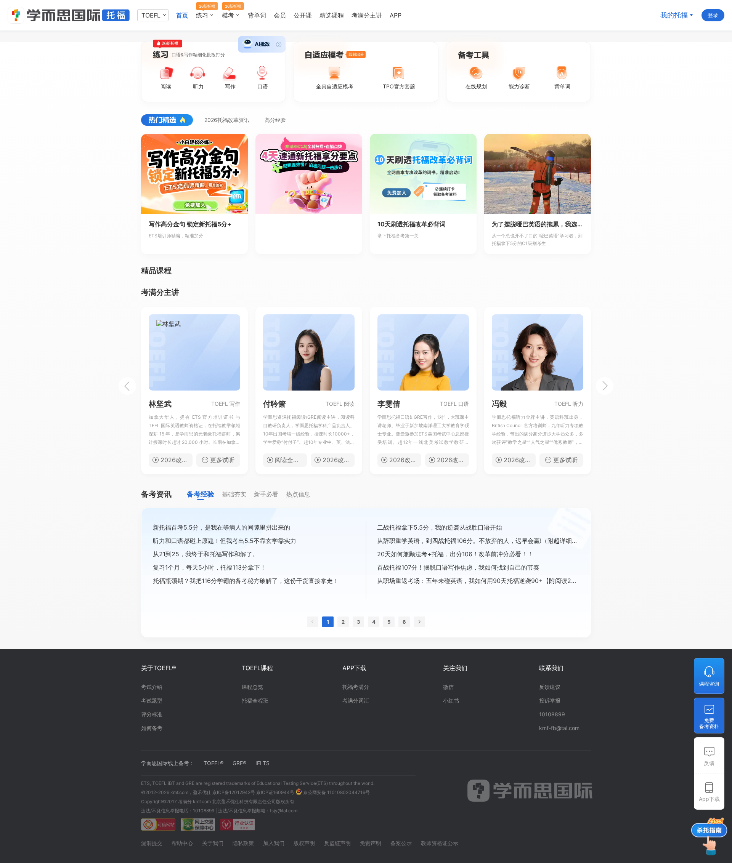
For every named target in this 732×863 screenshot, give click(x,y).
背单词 (257, 15)
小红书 (451, 700)
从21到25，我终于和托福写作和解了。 (205, 554)
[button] (127, 386)
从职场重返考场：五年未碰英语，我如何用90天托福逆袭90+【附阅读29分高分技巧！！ (478, 580)
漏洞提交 (151, 843)
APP (395, 15)
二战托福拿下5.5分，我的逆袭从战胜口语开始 (439, 527)
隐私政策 (243, 843)
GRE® (239, 763)
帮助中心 (182, 843)
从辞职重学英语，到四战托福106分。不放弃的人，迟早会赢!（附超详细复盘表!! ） (478, 540)
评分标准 (151, 714)
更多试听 (222, 460)
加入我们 (273, 843)
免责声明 (370, 843)
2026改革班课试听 (177, 460)
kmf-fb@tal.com (559, 728)
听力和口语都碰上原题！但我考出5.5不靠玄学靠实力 (224, 540)
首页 (182, 15)
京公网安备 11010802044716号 (336, 792)
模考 (229, 15)
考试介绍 (151, 687)
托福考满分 (355, 687)
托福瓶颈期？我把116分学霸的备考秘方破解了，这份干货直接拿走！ (246, 580)
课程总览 (252, 687)
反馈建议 (549, 687)
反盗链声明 (337, 843)
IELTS (262, 763)
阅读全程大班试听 (291, 460)
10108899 (552, 714)
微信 (448, 687)
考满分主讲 (367, 15)
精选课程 (331, 15)
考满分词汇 (355, 700)
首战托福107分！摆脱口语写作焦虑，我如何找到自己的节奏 (458, 567)
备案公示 (401, 843)
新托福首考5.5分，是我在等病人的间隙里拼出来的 (221, 527)
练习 (203, 15)
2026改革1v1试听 (405, 460)
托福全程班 (255, 700)
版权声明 (304, 843)
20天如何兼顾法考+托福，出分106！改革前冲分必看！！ (455, 554)
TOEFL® (213, 763)
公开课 (303, 15)
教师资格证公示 (439, 843)
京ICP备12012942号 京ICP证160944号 (253, 792)
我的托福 (674, 15)
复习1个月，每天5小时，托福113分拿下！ (209, 567)
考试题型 (151, 700)
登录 (713, 15)
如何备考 (151, 728)
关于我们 (212, 843)
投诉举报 (549, 700)
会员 (280, 15)
